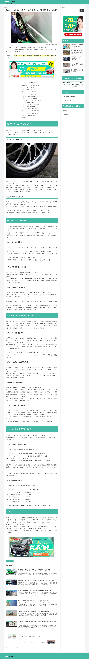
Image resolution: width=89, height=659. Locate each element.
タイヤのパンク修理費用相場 (31, 113)
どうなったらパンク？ (30, 87)
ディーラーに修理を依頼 (30, 102)
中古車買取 (65, 114)
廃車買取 (64, 110)
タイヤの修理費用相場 (30, 115)
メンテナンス (17, 560)
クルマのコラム (9, 560)
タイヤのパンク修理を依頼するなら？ (32, 100)
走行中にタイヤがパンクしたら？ (31, 85)
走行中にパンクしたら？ (30, 89)
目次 (30, 82)
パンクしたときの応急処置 (29, 91)
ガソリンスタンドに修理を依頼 (32, 104)
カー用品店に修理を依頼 (30, 106)
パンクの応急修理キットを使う (32, 96)
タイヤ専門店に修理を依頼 (31, 108)
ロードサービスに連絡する (31, 98)
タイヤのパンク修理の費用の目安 (31, 110)
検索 (63, 7)
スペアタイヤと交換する (30, 94)
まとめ (24, 117)
